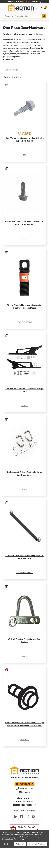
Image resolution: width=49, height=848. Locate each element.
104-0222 (24, 406)
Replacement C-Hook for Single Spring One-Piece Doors (25, 473)
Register (24, 1)
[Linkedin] (15, 816)
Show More (8, 59)
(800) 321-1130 (26, 788)
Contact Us (26, 784)
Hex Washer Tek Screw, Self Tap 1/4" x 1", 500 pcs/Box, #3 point (24, 139)
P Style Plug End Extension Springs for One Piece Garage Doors (24, 306)
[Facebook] (21, 816)
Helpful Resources (23, 804)
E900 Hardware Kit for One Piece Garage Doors (24, 389)
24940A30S (24, 740)
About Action (23, 801)
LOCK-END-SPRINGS (24, 573)
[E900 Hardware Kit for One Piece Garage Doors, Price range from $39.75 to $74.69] (24, 359)
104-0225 (24, 656)
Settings (7, 844)
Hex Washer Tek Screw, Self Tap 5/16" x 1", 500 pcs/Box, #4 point (24, 222)
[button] (24, 70)
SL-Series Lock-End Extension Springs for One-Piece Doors (24, 557)
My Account (23, 798)
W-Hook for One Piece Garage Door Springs (24, 640)
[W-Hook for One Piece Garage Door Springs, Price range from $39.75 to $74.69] (24, 610)
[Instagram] (27, 816)
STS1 (24, 239)
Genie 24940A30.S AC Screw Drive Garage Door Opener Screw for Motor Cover (24, 724)
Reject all (20, 844)
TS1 (24, 155)
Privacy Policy (19, 839)
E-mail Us (26, 792)
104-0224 (24, 489)
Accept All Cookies (37, 844)
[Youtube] (33, 816)
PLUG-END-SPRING (24, 322)
